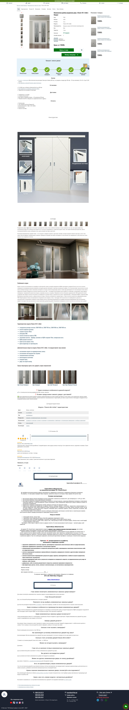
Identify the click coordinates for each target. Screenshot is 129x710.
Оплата (53, 9)
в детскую (34, 420)
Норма (29, 470)
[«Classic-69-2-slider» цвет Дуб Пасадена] (76, 224)
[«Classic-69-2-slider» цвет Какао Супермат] (61, 224)
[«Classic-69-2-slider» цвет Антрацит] (45, 224)
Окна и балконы (60, 9)
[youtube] (11, 703)
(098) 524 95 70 (39, 692)
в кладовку (43, 420)
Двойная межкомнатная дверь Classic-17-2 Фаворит (104, 28)
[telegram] (98, 700)
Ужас (20, 470)
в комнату (28, 420)
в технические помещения (67, 420)
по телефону (38, 604)
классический (29, 423)
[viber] (102, 700)
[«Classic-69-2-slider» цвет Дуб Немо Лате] (81, 224)
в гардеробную (50, 420)
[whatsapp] (107, 700)
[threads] (22, 703)
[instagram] (19, 703)
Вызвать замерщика (23, 80)
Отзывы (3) (31, 9)
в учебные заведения (80, 420)
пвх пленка (43, 417)
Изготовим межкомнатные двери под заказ (29, 685)
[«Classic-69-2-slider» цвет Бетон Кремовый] (71, 224)
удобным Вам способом (42, 673)
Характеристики (24, 9)
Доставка (49, 9)
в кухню (39, 420)
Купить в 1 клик (64, 50)
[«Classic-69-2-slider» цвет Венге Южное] (40, 224)
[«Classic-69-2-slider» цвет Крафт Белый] (50, 224)
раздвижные (29, 415)
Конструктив (37, 9)
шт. (64, 21)
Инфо (19, 9)
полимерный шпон (35, 417)
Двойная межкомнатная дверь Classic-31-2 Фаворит (104, 39)
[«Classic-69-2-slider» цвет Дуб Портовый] (86, 224)
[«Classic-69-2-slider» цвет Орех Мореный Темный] (35, 224)
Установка (44, 9)
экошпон (28, 417)
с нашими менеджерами (35, 661)
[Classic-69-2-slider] (39, 32)
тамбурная (57, 420)
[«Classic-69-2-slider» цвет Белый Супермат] (55, 224)
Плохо (24, 470)
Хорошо (34, 470)
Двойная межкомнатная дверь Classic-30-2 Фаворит (104, 16)
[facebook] (17, 703)
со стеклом (29, 412)
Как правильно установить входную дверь (28, 88)
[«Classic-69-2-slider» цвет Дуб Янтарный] (30, 224)
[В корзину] (82, 50)
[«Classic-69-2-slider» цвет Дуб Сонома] (19, 224)
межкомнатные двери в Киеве (25, 687)
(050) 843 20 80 (39, 695)
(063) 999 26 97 (39, 697)
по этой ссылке (67, 679)
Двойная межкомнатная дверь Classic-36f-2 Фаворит (104, 50)
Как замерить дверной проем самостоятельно (29, 83)
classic (27, 425)
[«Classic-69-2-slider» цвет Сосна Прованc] (25, 224)
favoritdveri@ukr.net (72, 692)
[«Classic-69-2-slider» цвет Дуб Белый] (66, 224)
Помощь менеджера (70, 55)
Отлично (39, 470)
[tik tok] (14, 703)
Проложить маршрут (103, 695)
